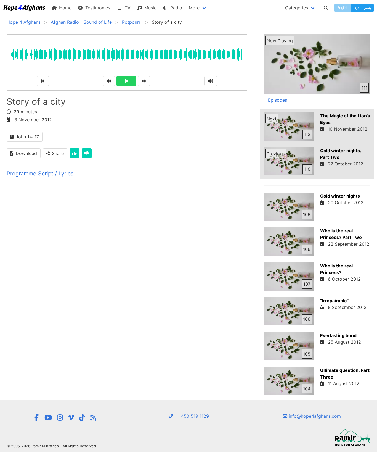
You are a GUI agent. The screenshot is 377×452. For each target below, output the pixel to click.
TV (127, 7)
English (342, 8)
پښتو (367, 8)
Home (64, 7)
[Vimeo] (71, 418)
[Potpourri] (93, 418)
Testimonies (97, 7)
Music (149, 7)
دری (356, 8)
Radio (175, 7)
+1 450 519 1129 (191, 416)
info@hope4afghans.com (314, 416)
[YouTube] (48, 418)
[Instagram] (60, 418)
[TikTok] (82, 418)
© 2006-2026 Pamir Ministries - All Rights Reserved (51, 446)
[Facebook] (36, 418)
